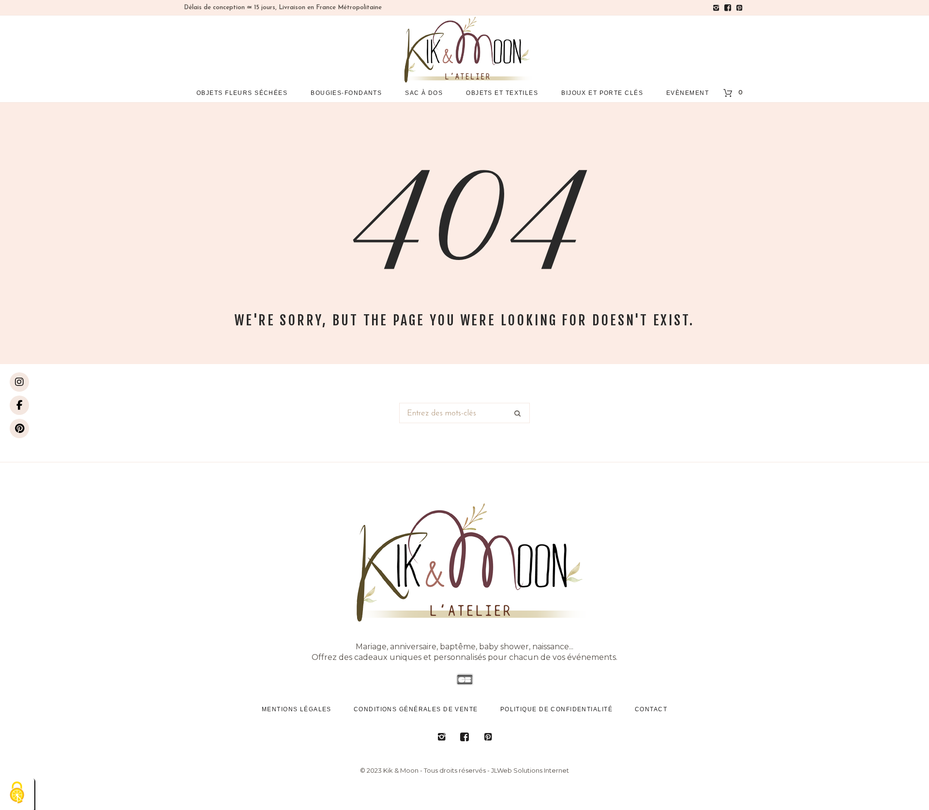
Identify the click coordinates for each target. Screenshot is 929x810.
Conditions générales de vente (416, 709)
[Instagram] (19, 382)
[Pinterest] (19, 428)
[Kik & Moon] (464, 561)
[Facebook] (19, 405)
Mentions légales (296, 709)
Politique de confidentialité (556, 709)
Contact (651, 709)
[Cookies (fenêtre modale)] (17, 793)
